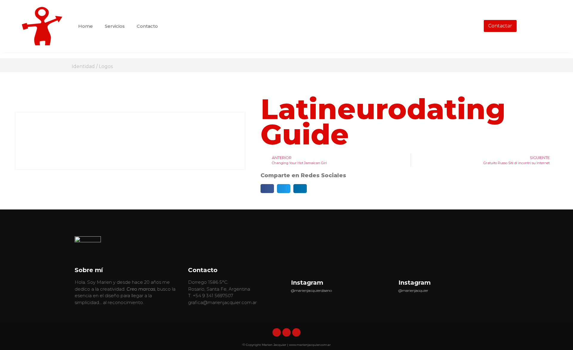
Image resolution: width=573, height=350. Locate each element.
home (85, 26)
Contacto (147, 26)
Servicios (115, 26)
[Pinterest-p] (296, 332)
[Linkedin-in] (276, 332)
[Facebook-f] (286, 332)
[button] (267, 188)
